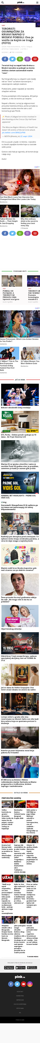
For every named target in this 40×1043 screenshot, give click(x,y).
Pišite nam (20, 1008)
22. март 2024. (26, 136)
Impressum (20, 1000)
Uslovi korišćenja (20, 1004)
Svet (3, 25)
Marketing (20, 996)
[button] (2, 285)
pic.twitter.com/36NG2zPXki (13, 132)
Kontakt (20, 992)
